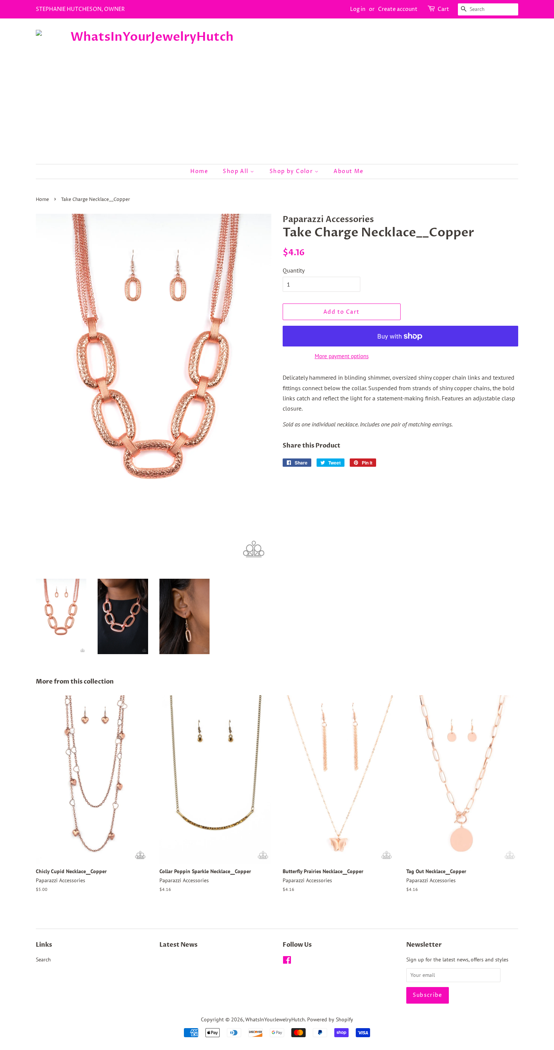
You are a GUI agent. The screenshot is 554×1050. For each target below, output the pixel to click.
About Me (348, 171)
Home (199, 171)
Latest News (178, 945)
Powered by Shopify (330, 1019)
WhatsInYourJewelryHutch (275, 1019)
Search (43, 959)
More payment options (342, 356)
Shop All (236, 171)
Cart (443, 9)
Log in (358, 9)
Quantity (294, 270)
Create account (398, 9)
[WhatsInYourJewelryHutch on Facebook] (287, 961)
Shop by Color (292, 171)
